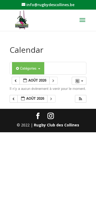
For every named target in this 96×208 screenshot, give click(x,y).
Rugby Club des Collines (56, 124)
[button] (80, 98)
